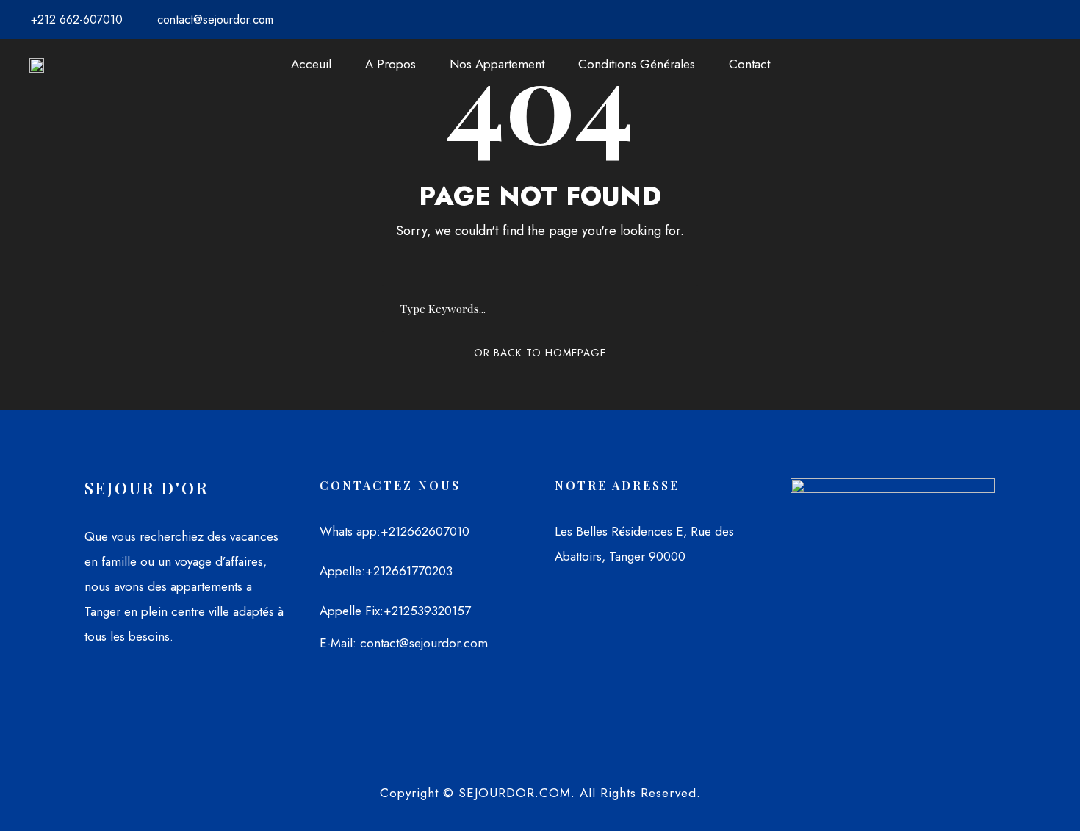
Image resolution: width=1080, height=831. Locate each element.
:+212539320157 (425, 610)
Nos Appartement (497, 64)
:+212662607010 (423, 531)
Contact (749, 64)
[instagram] (1060, 19)
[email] (1013, 19)
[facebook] (1037, 19)
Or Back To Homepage (540, 352)
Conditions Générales (636, 64)
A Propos (390, 64)
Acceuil (311, 64)
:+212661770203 (407, 571)
